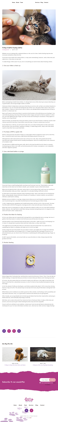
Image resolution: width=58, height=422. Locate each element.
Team (25, 405)
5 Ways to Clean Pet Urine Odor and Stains (15, 365)
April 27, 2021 (15, 49)
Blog (36, 405)
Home (15, 405)
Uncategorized (5, 49)
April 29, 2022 (15, 363)
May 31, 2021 (43, 363)
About (20, 405)
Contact (42, 405)
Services (31, 405)
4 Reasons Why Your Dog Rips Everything (43, 365)
